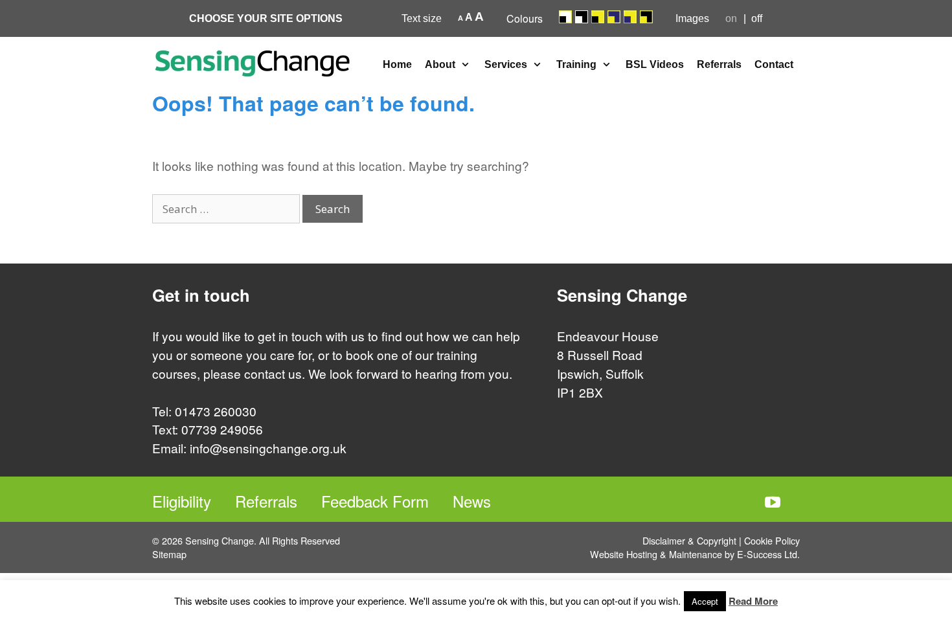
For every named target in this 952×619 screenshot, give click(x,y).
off (756, 18)
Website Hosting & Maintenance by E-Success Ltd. (695, 554)
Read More (753, 601)
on (731, 18)
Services (505, 64)
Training (576, 64)
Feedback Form (375, 501)
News (472, 501)
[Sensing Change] (252, 61)
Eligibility (181, 501)
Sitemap (169, 554)
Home (397, 64)
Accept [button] (705, 601)
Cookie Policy (772, 540)
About (440, 64)
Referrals (719, 64)
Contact (773, 64)
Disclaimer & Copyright (689, 540)
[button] (466, 65)
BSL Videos (655, 64)
